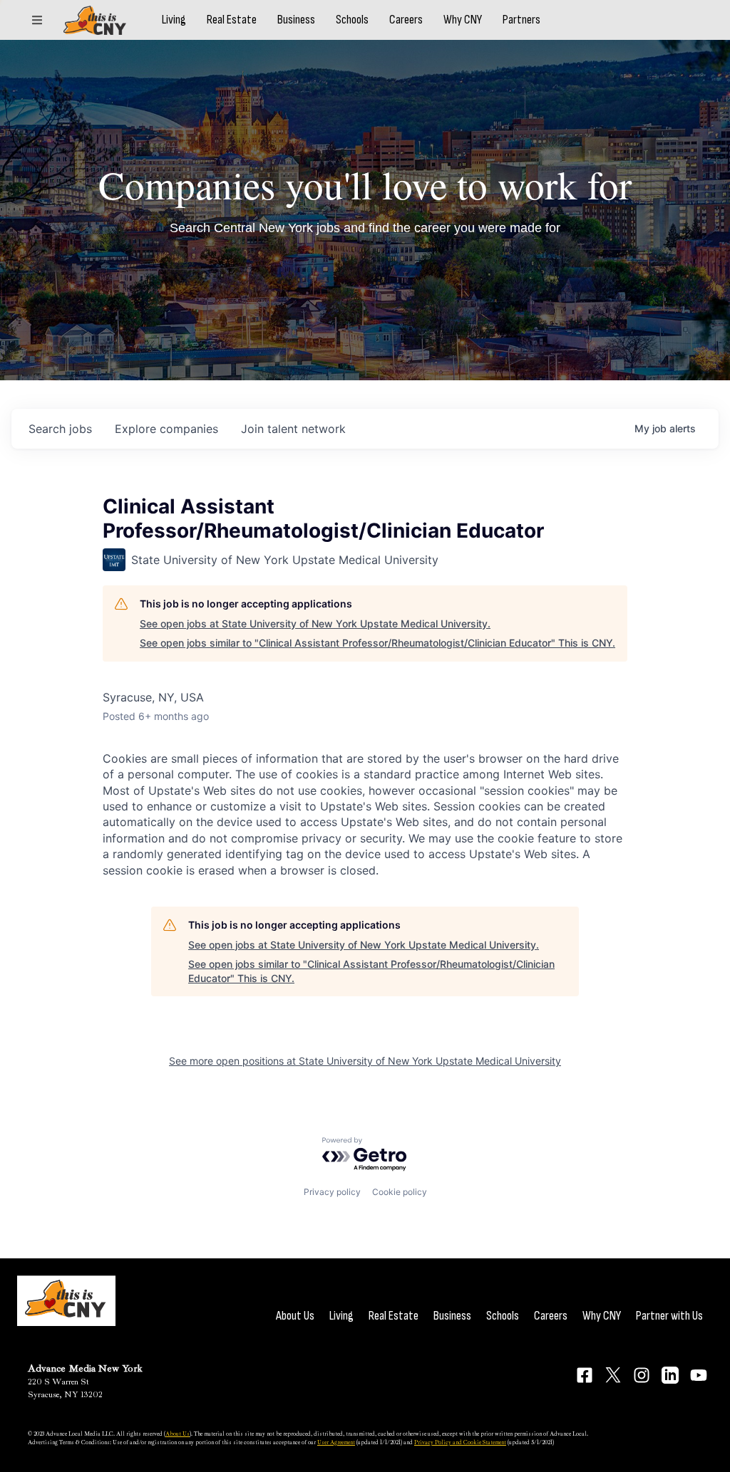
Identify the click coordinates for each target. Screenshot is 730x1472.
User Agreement (336, 1442)
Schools (352, 20)
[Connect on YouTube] (698, 1375)
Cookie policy (399, 1191)
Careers (406, 20)
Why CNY (462, 20)
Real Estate (232, 20)
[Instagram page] (641, 1375)
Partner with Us (669, 1315)
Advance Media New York (85, 1368)
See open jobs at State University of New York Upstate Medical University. (315, 623)
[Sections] (37, 20)
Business (296, 20)
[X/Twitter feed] (613, 1375)
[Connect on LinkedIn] (670, 1375)
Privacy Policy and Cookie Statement (460, 1442)
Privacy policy (332, 1191)
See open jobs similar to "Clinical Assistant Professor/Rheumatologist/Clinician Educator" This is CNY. (377, 643)
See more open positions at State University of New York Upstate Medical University (365, 1061)
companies (166, 429)
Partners (521, 20)
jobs (60, 429)
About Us (295, 1315)
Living (174, 20)
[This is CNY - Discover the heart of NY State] (95, 20)
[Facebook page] (584, 1375)
